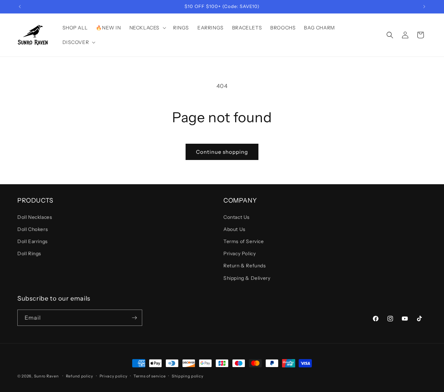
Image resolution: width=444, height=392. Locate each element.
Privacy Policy (239, 253)
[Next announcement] (424, 6)
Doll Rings (29, 253)
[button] (147, 27)
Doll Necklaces (34, 217)
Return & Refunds (244, 265)
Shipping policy (188, 376)
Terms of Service (243, 241)
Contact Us (236, 217)
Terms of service (149, 376)
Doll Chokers (32, 229)
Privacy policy (114, 376)
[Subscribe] (134, 318)
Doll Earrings (32, 241)
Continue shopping (222, 152)
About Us (234, 229)
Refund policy (79, 376)
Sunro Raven (46, 376)
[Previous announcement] (19, 6)
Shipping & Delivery (246, 278)
